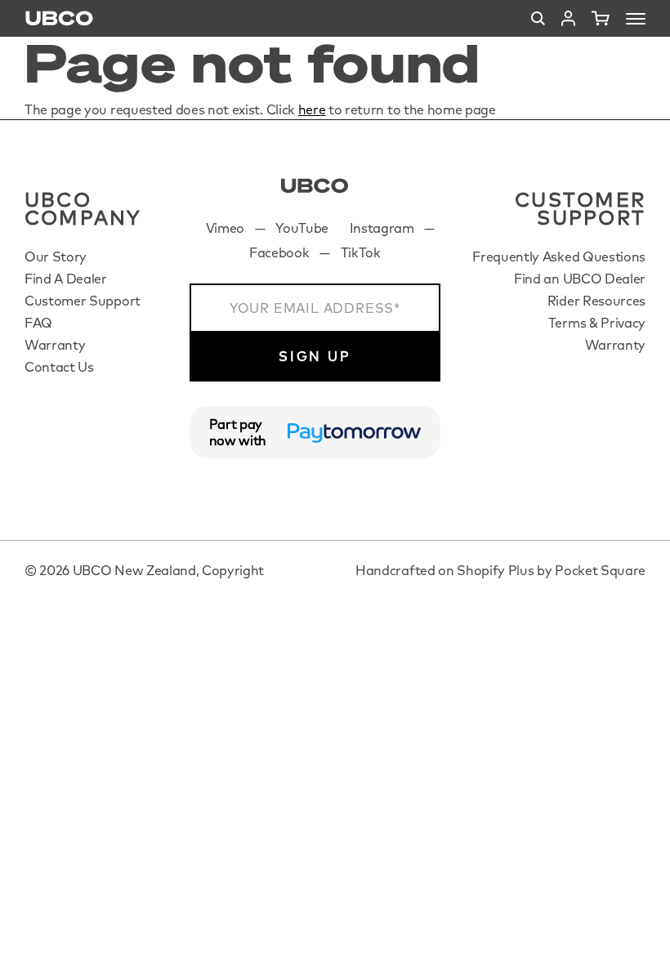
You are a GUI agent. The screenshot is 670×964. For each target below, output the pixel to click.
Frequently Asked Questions (558, 256)
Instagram (382, 228)
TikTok (361, 252)
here (312, 109)
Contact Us (59, 367)
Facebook (279, 252)
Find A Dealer (66, 278)
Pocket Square (600, 570)
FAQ (38, 323)
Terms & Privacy (596, 323)
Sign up (315, 356)
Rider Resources (596, 300)
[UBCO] (314, 185)
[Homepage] (59, 18)
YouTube (301, 228)
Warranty (55, 345)
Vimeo (225, 228)
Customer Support (83, 300)
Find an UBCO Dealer (579, 278)
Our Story (56, 256)
